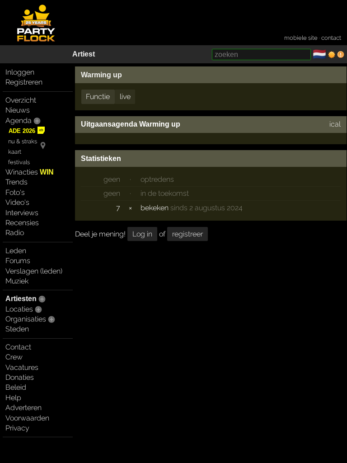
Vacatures (21, 367)
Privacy (17, 428)
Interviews (21, 212)
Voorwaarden (27, 418)
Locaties (19, 309)
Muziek (16, 281)
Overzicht (20, 100)
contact (331, 37)
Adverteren (23, 407)
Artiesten (21, 298)
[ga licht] (331, 54)
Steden (17, 329)
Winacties (29, 172)
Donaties (19, 377)
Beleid (15, 387)
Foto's (15, 192)
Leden (15, 250)
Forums (17, 260)
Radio (14, 232)
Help (13, 397)
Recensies (22, 222)
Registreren (23, 82)
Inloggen (19, 72)
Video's (17, 202)
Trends (16, 182)
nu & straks (22, 141)
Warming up (101, 75)
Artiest (83, 54)
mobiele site (301, 37)
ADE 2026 (22, 131)
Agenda (18, 120)
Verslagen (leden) (33, 271)
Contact (18, 347)
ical (335, 124)
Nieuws (17, 110)
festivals (19, 162)
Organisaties (25, 319)
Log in (142, 234)
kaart (14, 151)
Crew (14, 357)
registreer (187, 234)
